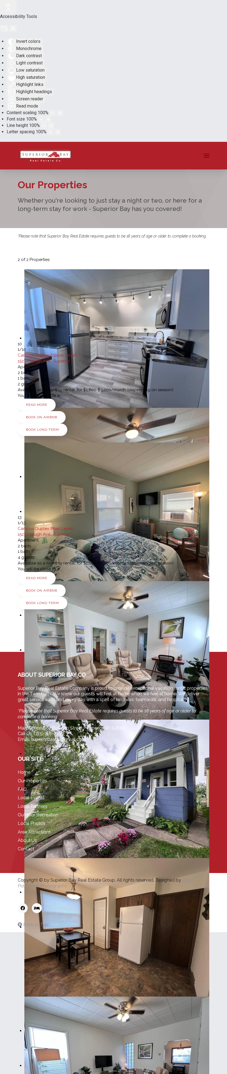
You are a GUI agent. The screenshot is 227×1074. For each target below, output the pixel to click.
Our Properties (32, 780)
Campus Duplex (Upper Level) (47, 355)
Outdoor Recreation (38, 814)
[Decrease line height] (44, 125)
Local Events (31, 797)
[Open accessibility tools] (8, 7)
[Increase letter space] (58, 132)
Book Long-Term (42, 430)
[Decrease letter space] (51, 132)
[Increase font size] (48, 119)
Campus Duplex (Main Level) (46, 528)
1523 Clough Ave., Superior (44, 361)
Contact (26, 848)
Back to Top (35, 924)
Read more (36, 405)
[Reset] (4, 28)
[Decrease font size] (41, 119)
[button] (206, 155)
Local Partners (32, 806)
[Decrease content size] (53, 113)
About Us (27, 840)
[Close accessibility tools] (13, 28)
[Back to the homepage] (45, 155)
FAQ (22, 789)
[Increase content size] (60, 113)
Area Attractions (34, 832)
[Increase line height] (51, 125)
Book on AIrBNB (41, 417)
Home (24, 772)
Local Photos (31, 823)
